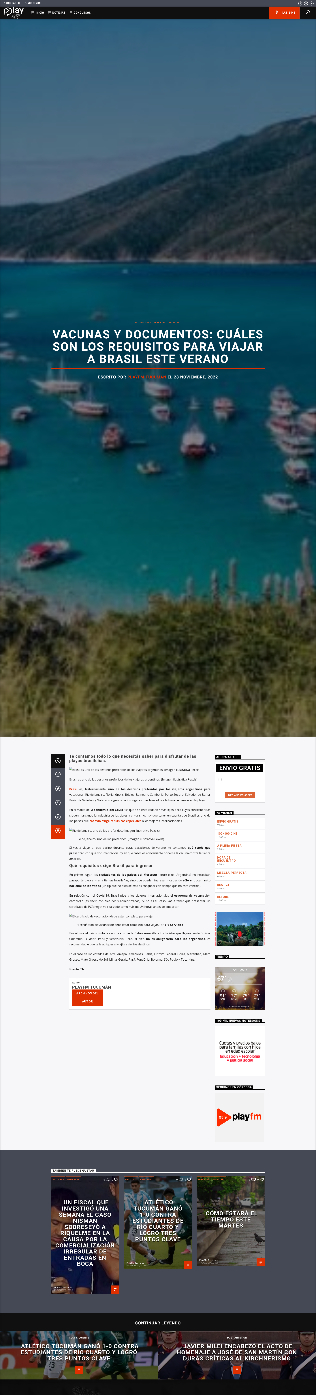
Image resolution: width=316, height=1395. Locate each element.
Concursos (82, 12)
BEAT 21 (223, 946)
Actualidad (143, 350)
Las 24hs (288, 12)
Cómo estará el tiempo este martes (231, 1281)
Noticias (58, 12)
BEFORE (223, 958)
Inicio (39, 12)
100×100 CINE (227, 895)
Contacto (13, 3)
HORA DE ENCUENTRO (226, 921)
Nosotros (34, 3)
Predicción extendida (240, 1068)
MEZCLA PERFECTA (232, 934)
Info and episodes (239, 857)
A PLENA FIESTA (229, 907)
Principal (175, 350)
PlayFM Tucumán (146, 405)
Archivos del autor (87, 1059)
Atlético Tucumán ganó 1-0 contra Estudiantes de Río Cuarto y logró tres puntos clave (158, 1283)
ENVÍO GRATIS (227, 883)
